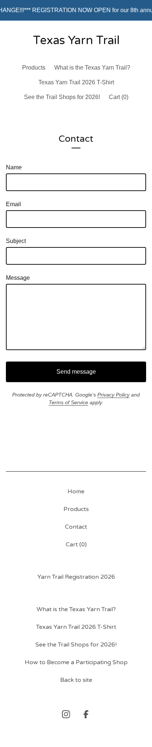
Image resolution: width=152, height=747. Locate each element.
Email (13, 204)
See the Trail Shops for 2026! (62, 97)
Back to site (76, 680)
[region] (76, 10)
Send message (76, 372)
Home (76, 491)
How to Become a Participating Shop (76, 662)
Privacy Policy (113, 395)
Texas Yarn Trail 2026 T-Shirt (76, 82)
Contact (76, 527)
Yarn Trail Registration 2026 (76, 577)
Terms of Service (68, 402)
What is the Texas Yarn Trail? (92, 67)
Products (33, 67)
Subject (16, 241)
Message (18, 278)
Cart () (118, 97)
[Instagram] (66, 714)
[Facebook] (86, 714)
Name (14, 167)
